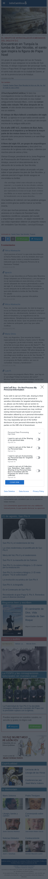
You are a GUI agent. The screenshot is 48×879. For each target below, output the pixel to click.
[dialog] (24, 439)
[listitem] (24, 433)
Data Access (24, 491)
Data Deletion (9, 491)
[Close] (43, 387)
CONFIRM (14, 482)
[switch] (38, 439)
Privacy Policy (38, 491)
